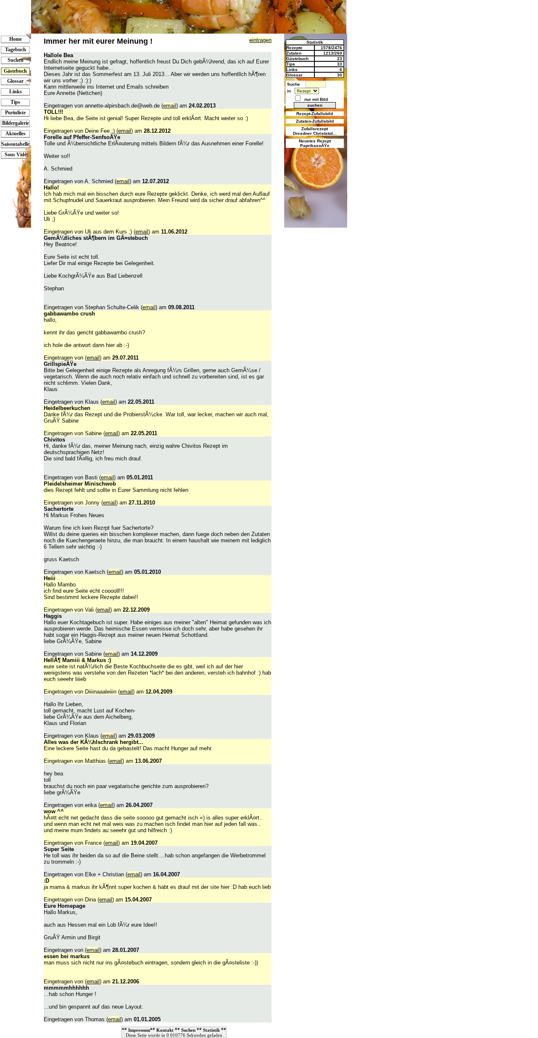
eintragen (260, 40)
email (169, 105)
